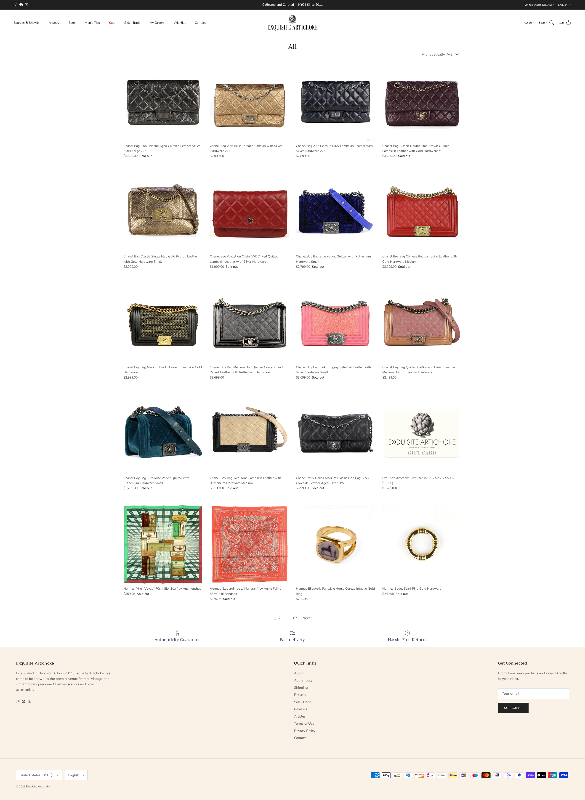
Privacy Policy (304, 730)
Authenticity (303, 680)
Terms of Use (304, 723)
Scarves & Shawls (27, 23)
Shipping (301, 687)
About (298, 673)
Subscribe (513, 708)
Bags (72, 23)
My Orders (157, 23)
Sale (112, 23)
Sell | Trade (132, 23)
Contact (200, 23)
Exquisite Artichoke (38, 786)
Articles (300, 716)
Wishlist (180, 23)
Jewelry (54, 23)
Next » (307, 618)
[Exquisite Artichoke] (292, 23)
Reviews (300, 709)
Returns (300, 694)
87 (295, 618)
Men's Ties (92, 23)
